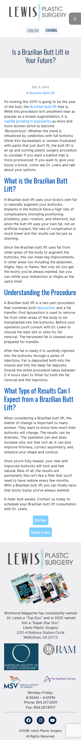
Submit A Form (40, 532)
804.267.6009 (46, 702)
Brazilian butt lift (43, 106)
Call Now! (40, 520)
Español (51, 30)
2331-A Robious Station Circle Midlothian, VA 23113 (40, 635)
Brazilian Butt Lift (42, 93)
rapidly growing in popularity (27, 121)
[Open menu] (75, 18)
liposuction (46, 307)
